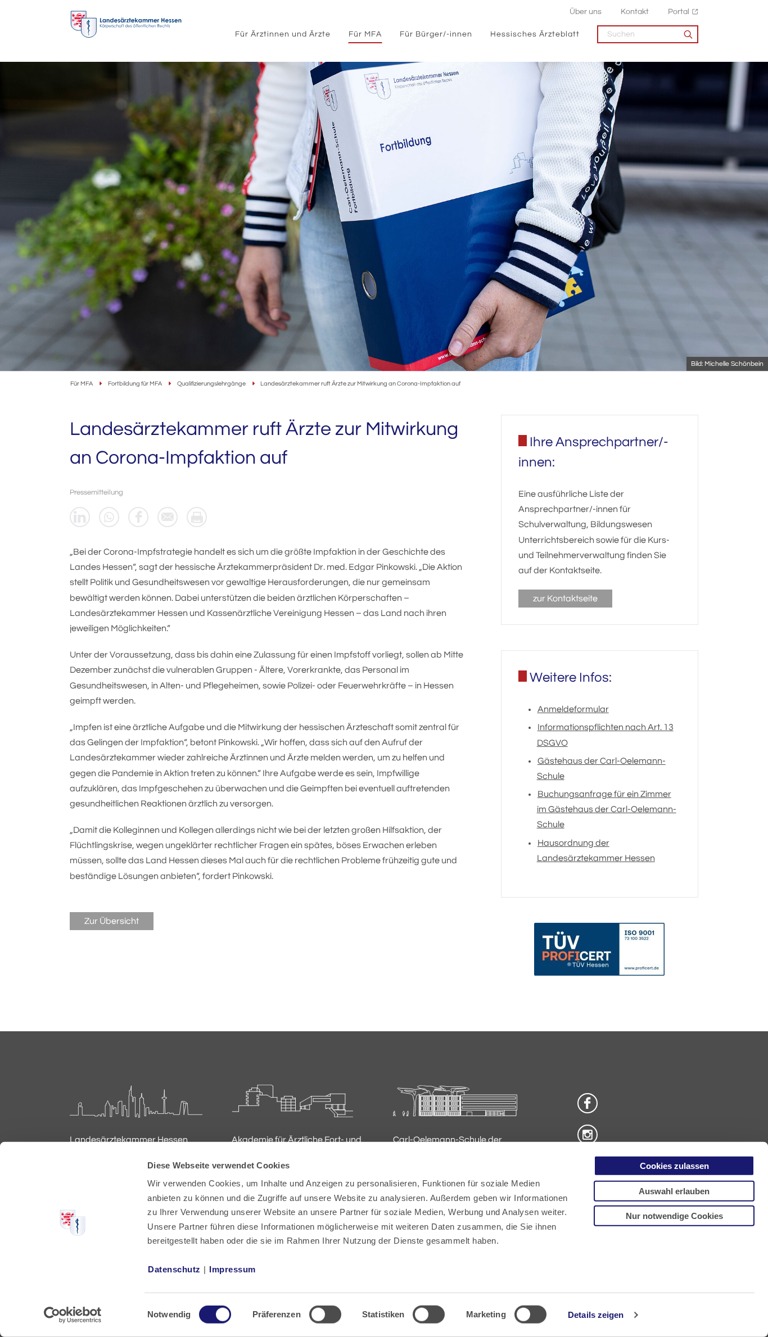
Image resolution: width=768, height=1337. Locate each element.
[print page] (197, 517)
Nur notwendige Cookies (674, 1216)
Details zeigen (596, 1315)
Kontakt (635, 11)
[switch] (325, 1315)
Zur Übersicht (111, 921)
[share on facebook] (138, 517)
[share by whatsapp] (109, 517)
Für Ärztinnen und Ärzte (283, 34)
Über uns (586, 11)
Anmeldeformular (573, 709)
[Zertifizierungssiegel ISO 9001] (599, 952)
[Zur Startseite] (126, 24)
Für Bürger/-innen (436, 34)
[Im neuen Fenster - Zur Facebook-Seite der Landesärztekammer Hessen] (588, 1103)
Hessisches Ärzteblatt (535, 34)
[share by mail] (168, 517)
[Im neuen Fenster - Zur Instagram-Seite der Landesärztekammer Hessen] (588, 1135)
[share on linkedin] (80, 517)
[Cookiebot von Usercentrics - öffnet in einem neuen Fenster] (73, 1315)
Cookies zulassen (674, 1166)
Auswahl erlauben (674, 1190)
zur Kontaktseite (565, 598)
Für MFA (365, 34)
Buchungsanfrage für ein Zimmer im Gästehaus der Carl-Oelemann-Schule (606, 809)
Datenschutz (174, 1269)
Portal (678, 11)
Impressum (232, 1269)
